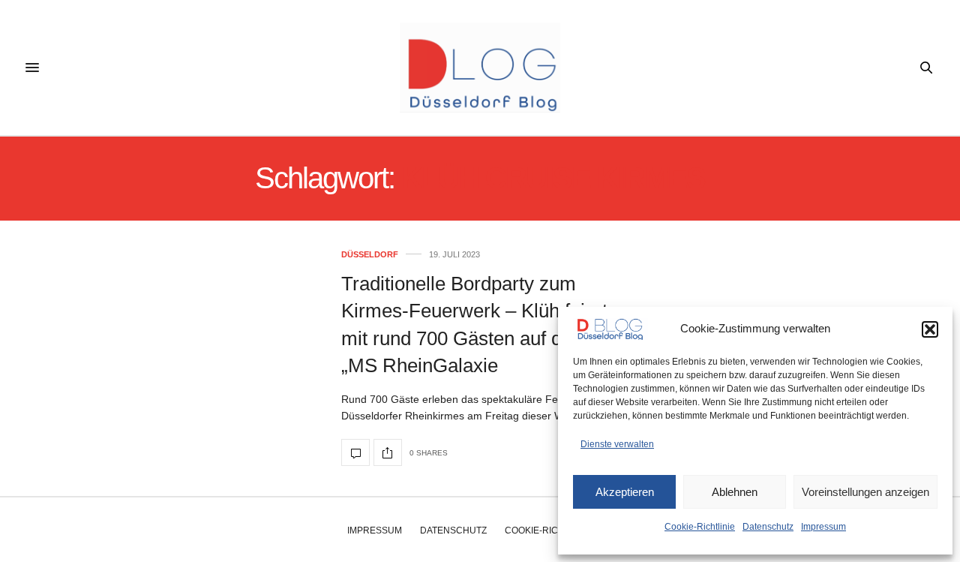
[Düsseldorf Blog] (480, 68)
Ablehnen (735, 491)
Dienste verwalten (617, 444)
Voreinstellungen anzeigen (865, 491)
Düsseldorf (369, 255)
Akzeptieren (625, 491)
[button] (930, 329)
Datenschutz (768, 526)
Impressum (823, 526)
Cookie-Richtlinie (699, 526)
